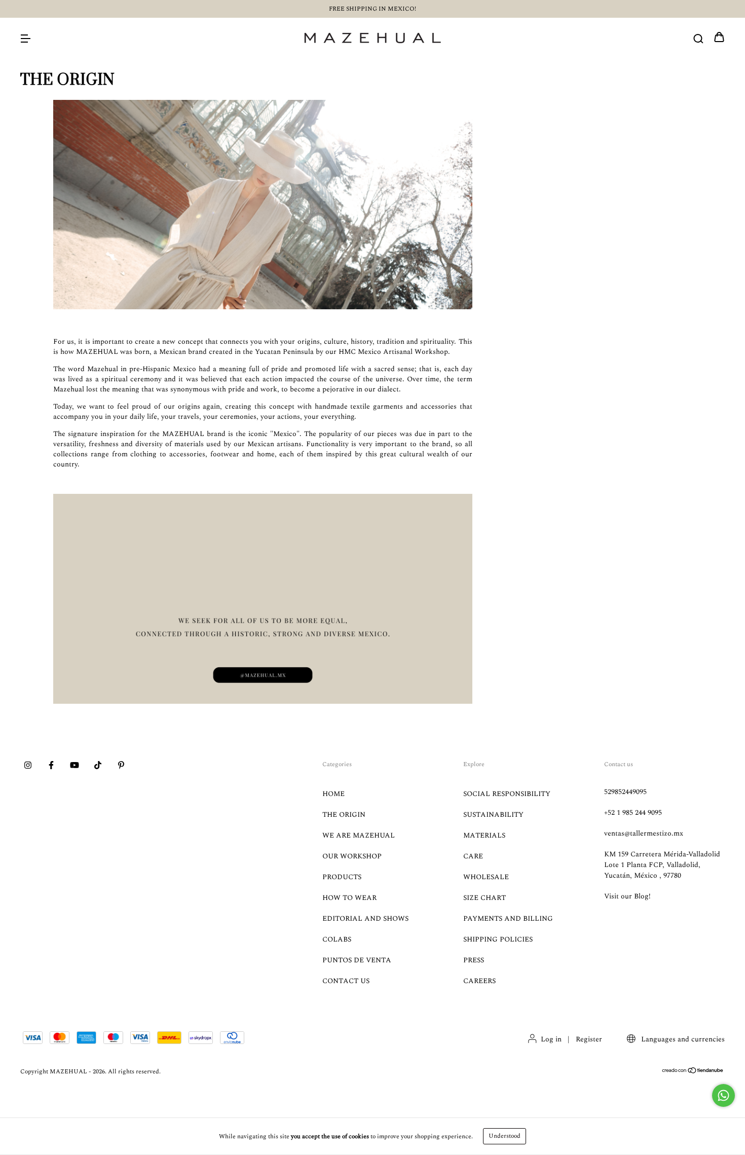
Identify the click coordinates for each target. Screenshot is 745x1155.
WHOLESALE (486, 877)
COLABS (336, 939)
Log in (551, 1039)
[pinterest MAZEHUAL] (121, 766)
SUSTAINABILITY (493, 814)
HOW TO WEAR (349, 897)
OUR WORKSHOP (352, 856)
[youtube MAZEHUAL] (74, 766)
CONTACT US (345, 981)
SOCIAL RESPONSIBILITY (506, 793)
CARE (473, 856)
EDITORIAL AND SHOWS (365, 918)
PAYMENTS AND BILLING (508, 918)
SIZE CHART (484, 897)
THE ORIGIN (343, 814)
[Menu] (25, 38)
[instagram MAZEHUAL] (27, 766)
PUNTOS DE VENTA (356, 960)
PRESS (473, 960)
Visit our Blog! (627, 896)
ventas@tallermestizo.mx (643, 833)
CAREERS (479, 981)
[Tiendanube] (693, 1072)
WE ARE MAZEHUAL (358, 835)
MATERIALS (484, 835)
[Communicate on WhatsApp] (723, 1095)
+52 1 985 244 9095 (633, 812)
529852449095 (625, 791)
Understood (504, 1136)
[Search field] (698, 38)
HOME (333, 793)
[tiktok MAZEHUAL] (97, 766)
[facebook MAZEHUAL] (51, 766)
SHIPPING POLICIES (498, 939)
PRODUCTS (341, 877)
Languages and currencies (682, 1039)
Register (589, 1039)
